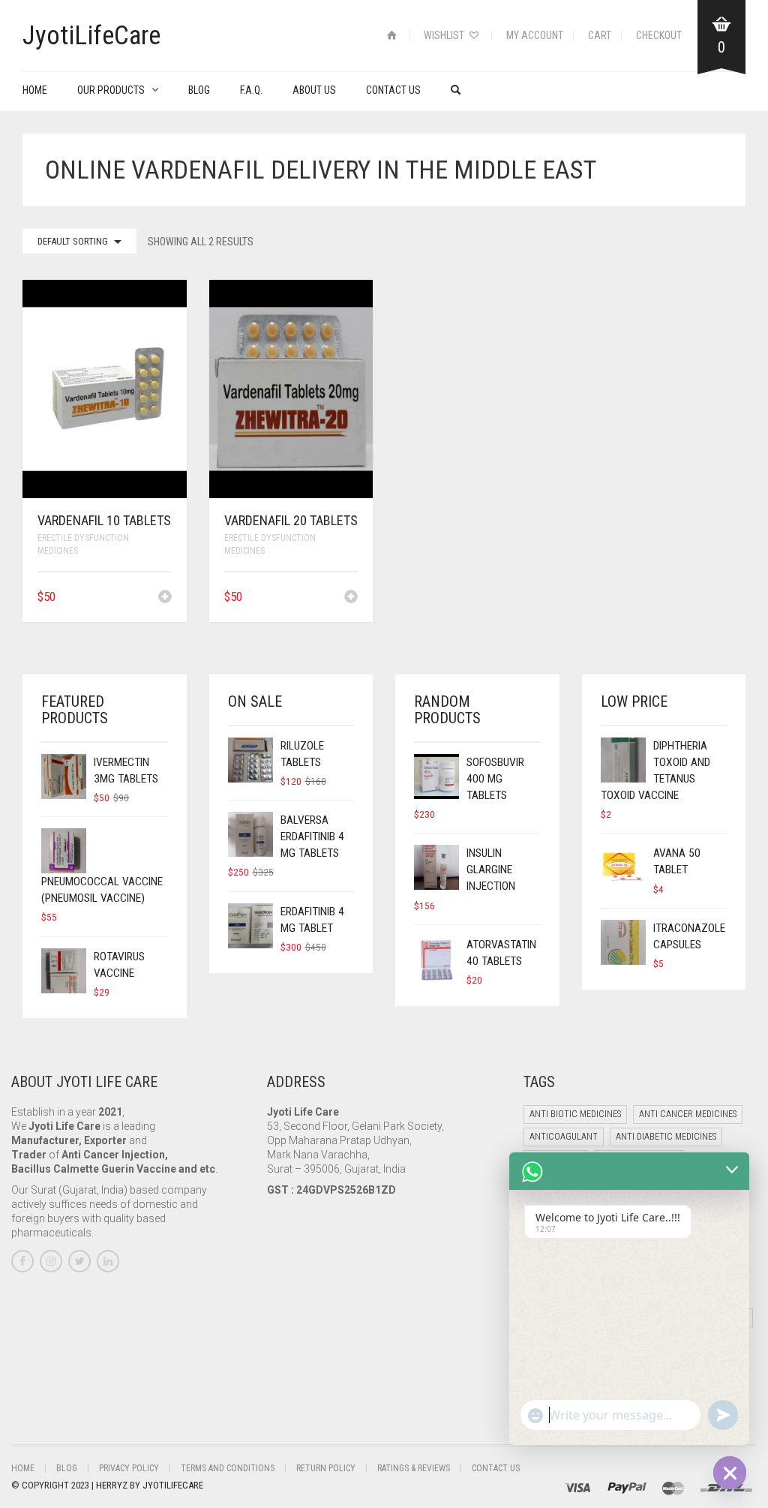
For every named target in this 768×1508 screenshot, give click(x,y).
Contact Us (393, 90)
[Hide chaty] (729, 1472)
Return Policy (326, 1468)
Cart (599, 35)
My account (534, 35)
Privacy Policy (129, 1468)
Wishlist (445, 35)
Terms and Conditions (227, 1468)
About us (314, 90)
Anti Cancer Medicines (687, 1114)
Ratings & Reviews (413, 1468)
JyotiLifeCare (172, 1485)
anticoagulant (564, 1136)
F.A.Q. (251, 90)
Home (34, 90)
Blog (199, 90)
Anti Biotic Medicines (575, 1114)
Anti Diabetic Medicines (666, 1136)
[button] (165, 598)
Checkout (659, 35)
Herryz (113, 1485)
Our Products (111, 90)
